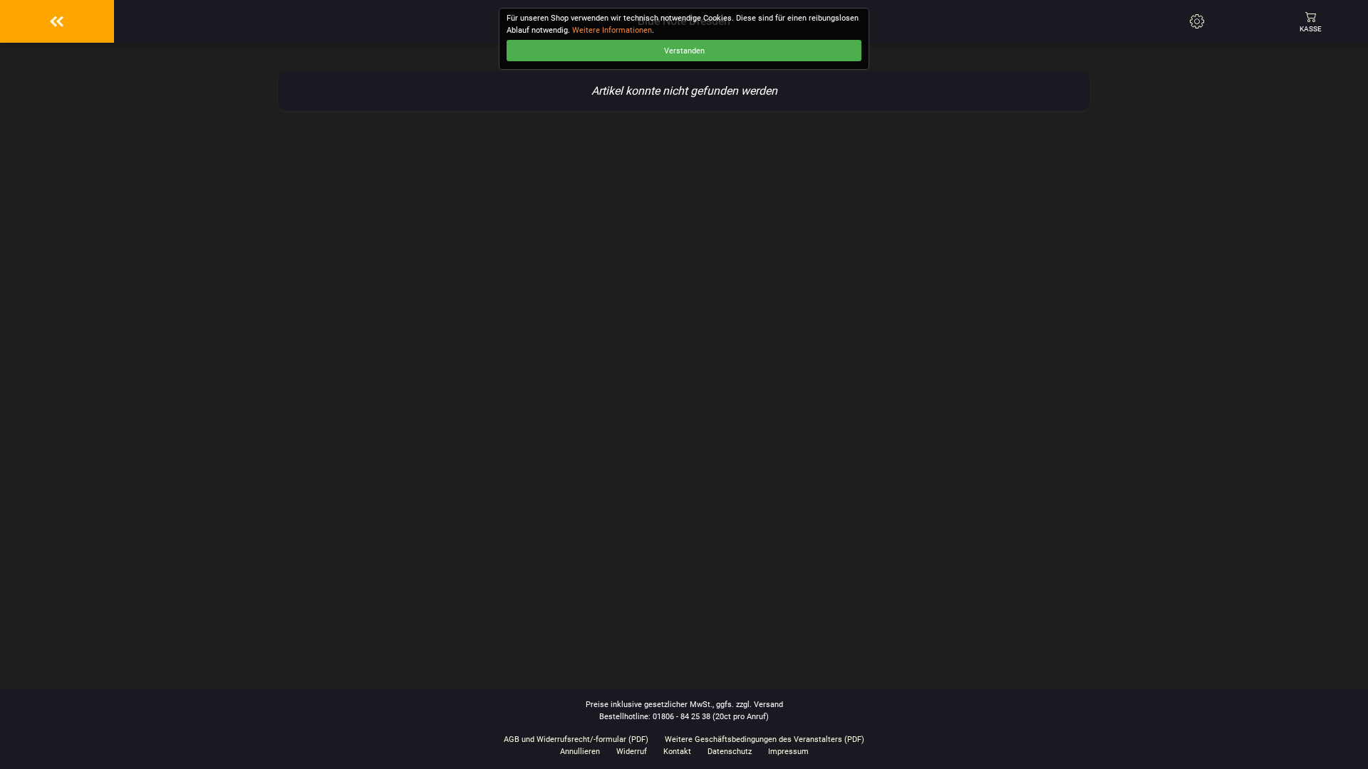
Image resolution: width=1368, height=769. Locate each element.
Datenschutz (730, 751)
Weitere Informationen (612, 30)
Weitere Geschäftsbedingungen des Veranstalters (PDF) (764, 739)
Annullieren (580, 751)
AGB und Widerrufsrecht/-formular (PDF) (576, 739)
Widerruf (631, 751)
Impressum (788, 751)
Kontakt (677, 751)
